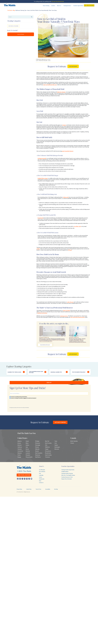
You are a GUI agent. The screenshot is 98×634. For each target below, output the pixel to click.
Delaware (20, 453)
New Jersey (37, 455)
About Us (59, 5)
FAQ (40, 473)
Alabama (20, 441)
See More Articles (45, 344)
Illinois (27, 443)
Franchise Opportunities (78, 5)
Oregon (46, 449)
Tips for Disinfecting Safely (78, 372)
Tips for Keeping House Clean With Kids (36, 372)
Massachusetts (29, 457)
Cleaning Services (67, 5)
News (40, 480)
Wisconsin (57, 449)
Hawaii (27, 441)
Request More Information (66, 478)
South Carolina (48, 455)
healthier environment (42, 313)
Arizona (19, 443)
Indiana (27, 445)
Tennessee (47, 457)
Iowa (27, 447)
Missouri (37, 447)
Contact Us (41, 482)
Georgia (19, 457)
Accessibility (47, 489)
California (20, 447)
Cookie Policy (28, 489)
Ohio (46, 445)
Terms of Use (38, 489)
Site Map (56, 489)
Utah (56, 443)
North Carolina (48, 443)
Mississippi (37, 445)
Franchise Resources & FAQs (67, 477)
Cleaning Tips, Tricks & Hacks (14, 372)
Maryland (28, 455)
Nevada (37, 451)
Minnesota (37, 443)
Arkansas (20, 445)
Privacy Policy (19, 489)
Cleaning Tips (41, 478)
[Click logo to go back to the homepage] (10, 5)
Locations (53, 5)
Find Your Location (24, 475)
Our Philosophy (42, 469)
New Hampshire (38, 453)
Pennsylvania (48, 451)
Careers (40, 477)
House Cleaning (46, 5)
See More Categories (13, 26)
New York (47, 441)
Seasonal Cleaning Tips (56, 372)
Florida (19, 455)
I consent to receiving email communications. (19, 396)
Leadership (41, 475)
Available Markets (64, 471)
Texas (56, 441)
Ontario (72, 443)
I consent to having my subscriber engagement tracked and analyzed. (23, 398)
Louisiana (28, 453)
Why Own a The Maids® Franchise (68, 475)
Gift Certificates (42, 471)
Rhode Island (48, 453)
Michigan (37, 441)
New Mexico (38, 457)
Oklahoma (47, 447)
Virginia (56, 445)
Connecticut (20, 451)
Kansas (27, 449)
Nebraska (37, 449)
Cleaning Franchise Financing (67, 473)
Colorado (20, 449)
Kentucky (28, 451)
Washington (57, 447)
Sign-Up (49, 382)
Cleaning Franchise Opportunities (67, 469)
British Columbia (74, 441)
